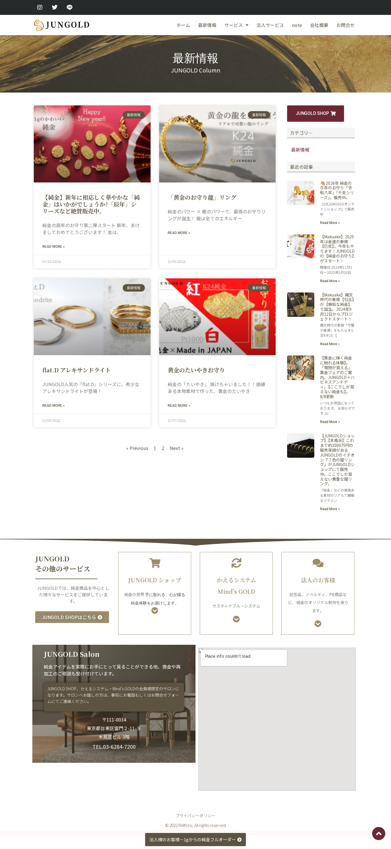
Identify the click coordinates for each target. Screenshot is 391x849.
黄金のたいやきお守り (196, 370)
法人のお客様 (318, 580)
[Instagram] (39, 7)
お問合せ (345, 24)
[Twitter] (54, 7)
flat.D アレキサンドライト (76, 370)
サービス (233, 24)
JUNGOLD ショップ (154, 580)
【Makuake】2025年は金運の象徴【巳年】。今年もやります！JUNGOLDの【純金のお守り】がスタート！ (337, 249)
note (297, 24)
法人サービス (270, 24)
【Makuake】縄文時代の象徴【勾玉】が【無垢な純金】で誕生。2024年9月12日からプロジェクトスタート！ (337, 307)
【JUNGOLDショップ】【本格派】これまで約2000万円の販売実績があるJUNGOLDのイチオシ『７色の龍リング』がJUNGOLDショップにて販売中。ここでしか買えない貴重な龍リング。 (337, 460)
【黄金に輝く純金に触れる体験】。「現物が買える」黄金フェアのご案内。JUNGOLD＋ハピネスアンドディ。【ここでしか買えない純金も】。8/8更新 (337, 377)
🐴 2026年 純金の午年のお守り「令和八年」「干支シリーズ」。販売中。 (337, 190)
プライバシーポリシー (195, 815)
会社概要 (319, 24)
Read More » (53, 247)
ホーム (183, 24)
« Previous (137, 448)
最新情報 (207, 24)
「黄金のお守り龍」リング (202, 197)
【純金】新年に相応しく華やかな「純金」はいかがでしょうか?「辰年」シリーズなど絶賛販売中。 (91, 204)
